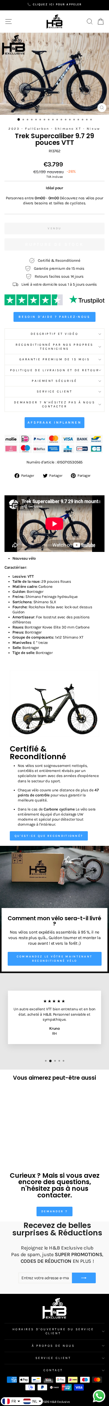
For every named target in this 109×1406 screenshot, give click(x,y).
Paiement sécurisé (54, 381)
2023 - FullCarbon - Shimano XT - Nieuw (54, 128)
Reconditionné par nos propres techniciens (54, 347)
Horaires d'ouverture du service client (53, 1331)
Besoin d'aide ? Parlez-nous (54, 317)
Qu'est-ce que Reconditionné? (49, 836)
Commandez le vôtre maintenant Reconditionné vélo (55, 958)
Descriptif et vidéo (54, 334)
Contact (53, 1370)
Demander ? (54, 1211)
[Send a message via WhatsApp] (99, 1396)
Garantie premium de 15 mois (54, 359)
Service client (54, 391)
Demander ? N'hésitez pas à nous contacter (54, 404)
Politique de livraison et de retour (54, 370)
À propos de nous (53, 1346)
